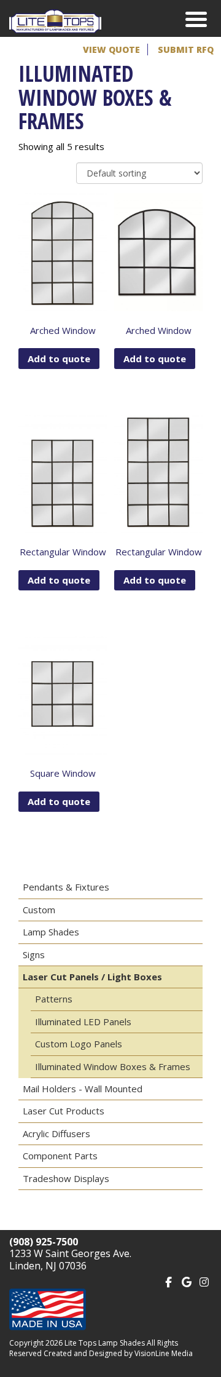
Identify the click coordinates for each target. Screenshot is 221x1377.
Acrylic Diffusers (56, 1133)
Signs (34, 954)
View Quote (111, 49)
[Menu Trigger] (196, 18)
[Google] (186, 1280)
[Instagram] (204, 1280)
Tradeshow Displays (66, 1178)
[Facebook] (168, 1280)
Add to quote (59, 358)
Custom (39, 909)
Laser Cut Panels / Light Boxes (92, 976)
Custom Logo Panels (78, 1044)
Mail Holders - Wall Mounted (82, 1088)
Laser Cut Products (63, 1111)
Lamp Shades (51, 932)
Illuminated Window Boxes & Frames (112, 1066)
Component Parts (60, 1155)
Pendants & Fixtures (66, 887)
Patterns (53, 999)
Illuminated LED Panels (83, 1021)
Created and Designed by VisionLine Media (118, 1353)
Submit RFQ (186, 49)
